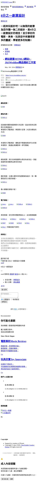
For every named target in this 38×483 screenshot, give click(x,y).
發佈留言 (4, 302)
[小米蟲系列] (6, 413)
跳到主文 (4, 21)
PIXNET (9, 453)
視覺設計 (17, 45)
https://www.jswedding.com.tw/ (16, 75)
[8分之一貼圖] (6, 410)
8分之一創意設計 (13, 15)
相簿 (6, 49)
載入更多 (4, 289)
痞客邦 (12, 274)
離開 (11, 479)
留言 (16, 274)
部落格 (7, 51)
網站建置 (16, 282)
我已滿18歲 (5, 479)
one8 (2, 263)
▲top (2, 286)
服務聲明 (22, 455)
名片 (6, 54)
